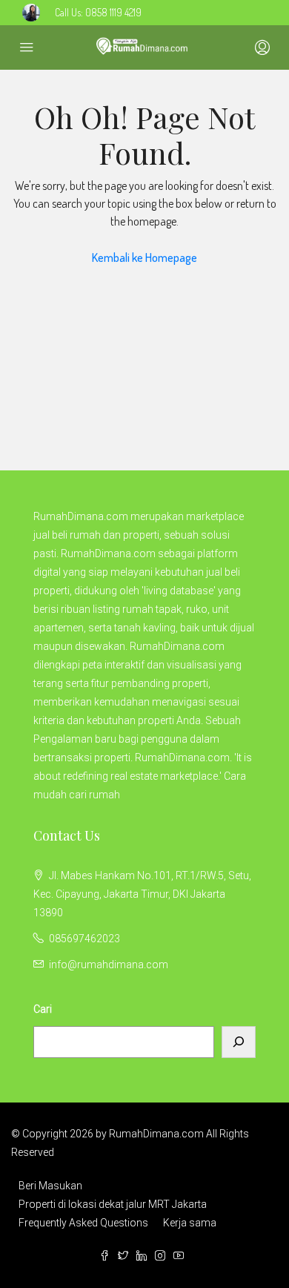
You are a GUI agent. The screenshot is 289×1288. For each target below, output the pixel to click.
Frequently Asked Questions (83, 1223)
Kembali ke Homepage (144, 257)
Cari (42, 1009)
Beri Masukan (50, 1186)
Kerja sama (189, 1223)
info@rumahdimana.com (108, 964)
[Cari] (239, 1042)
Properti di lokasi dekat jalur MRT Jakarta (113, 1204)
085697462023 (84, 938)
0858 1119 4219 (113, 12)
